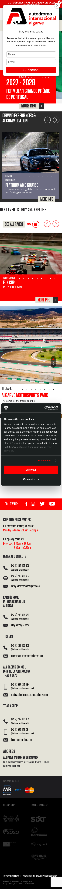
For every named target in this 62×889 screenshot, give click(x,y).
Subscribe (31, 70)
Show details (44, 460)
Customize (29, 479)
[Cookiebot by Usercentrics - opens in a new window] (44, 408)
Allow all (31, 469)
